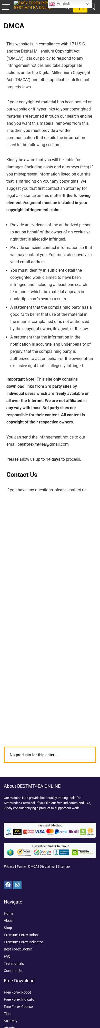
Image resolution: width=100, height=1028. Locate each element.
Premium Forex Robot (21, 935)
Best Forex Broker (18, 949)
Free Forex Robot (17, 992)
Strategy (10, 1021)
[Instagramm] (17, 885)
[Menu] (6, 7)
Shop (8, 928)
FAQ (7, 956)
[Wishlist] (93, 7)
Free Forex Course (18, 1007)
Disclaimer (47, 866)
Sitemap (64, 866)
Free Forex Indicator (20, 999)
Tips (7, 1014)
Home (8, 913)
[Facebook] (8, 885)
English (62, 4)
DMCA (32, 866)
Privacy (9, 866)
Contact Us (13, 971)
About (9, 921)
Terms (21, 866)
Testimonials (14, 963)
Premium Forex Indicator (23, 942)
